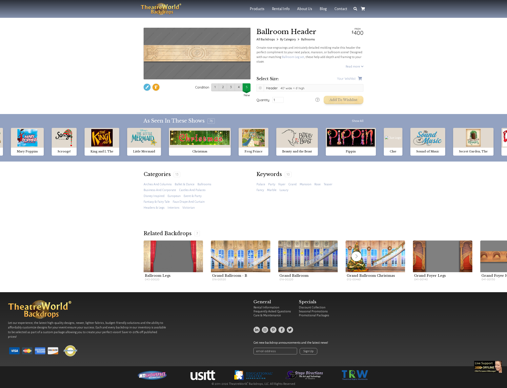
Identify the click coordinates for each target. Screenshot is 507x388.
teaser (328, 184)
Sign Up (308, 351)
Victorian (188, 207)
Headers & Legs (154, 207)
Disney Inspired (154, 196)
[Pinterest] (273, 330)
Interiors (173, 207)
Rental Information (266, 307)
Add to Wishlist (343, 100)
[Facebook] (281, 330)
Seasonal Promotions (313, 311)
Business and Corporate (160, 190)
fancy (260, 190)
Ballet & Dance (184, 184)
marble (271, 190)
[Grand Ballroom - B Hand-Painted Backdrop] (240, 256)
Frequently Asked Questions (272, 311)
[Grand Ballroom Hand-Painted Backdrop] (308, 256)
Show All (357, 121)
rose (317, 184)
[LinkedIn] (257, 330)
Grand (292, 184)
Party (271, 184)
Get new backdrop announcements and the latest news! (291, 342)
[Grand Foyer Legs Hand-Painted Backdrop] (442, 256)
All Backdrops (265, 39)
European (174, 196)
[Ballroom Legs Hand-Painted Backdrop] (173, 256)
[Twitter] (290, 330)
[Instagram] (265, 330)
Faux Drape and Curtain (189, 201)
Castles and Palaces (192, 190)
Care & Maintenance (267, 315)
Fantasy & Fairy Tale (157, 201)
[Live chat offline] (488, 367)
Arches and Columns (158, 184)
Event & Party (193, 196)
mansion (305, 184)
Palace (260, 184)
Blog (323, 9)
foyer (281, 184)
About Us (304, 9)
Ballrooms (308, 39)
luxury (283, 190)
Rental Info (281, 9)
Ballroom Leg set (293, 57)
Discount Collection (312, 307)
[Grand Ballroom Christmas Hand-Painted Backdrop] (375, 256)
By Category (288, 39)
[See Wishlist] (362, 9)
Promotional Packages (314, 315)
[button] (356, 256)
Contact (341, 9)
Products (257, 9)
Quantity (262, 100)
